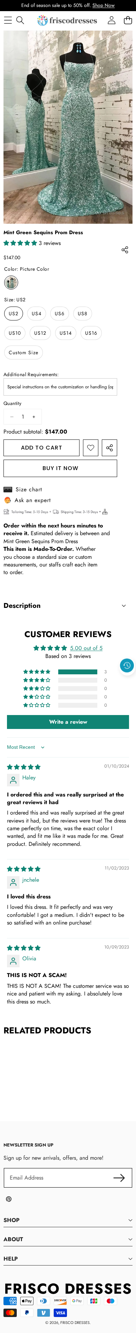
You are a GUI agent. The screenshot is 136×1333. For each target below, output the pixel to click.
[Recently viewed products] (127, 665)
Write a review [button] (68, 722)
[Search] (20, 20)
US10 (15, 333)
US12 (40, 333)
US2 (13, 313)
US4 (36, 313)
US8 (83, 313)
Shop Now (103, 5)
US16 (91, 333)
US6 (60, 313)
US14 (66, 333)
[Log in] (111, 20)
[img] (23, 767)
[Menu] (8, 20)
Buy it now (60, 468)
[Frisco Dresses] (67, 20)
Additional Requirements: (31, 374)
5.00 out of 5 (86, 648)
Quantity (12, 403)
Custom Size (23, 352)
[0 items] (128, 20)
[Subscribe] (119, 1178)
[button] (127, 681)
